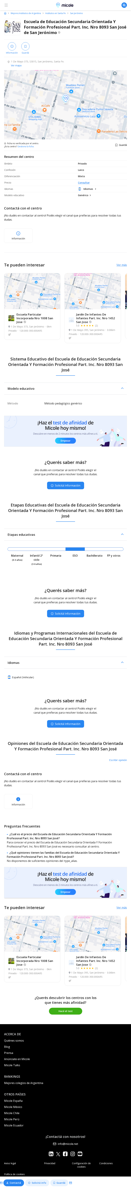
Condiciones (106, 1163)
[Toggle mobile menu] (6, 5)
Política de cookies (14, 1174)
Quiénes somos (14, 1040)
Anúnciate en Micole (17, 1059)
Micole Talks (12, 1065)
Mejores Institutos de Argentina (26, 13)
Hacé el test (66, 1011)
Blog (7, 1047)
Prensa (8, 1053)
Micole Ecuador (14, 1125)
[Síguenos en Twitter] (58, 1154)
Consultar (84, 182)
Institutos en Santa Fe (55, 13)
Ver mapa (16, 65)
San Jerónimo (76, 13)
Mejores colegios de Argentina (23, 1083)
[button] (65, 388)
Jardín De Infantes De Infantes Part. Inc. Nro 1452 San (95, 318)
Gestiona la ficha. (26, 146)
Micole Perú (11, 1119)
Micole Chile (11, 1113)
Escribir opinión (118, 760)
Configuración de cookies (81, 1165)
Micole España (13, 1101)
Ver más (122, 265)
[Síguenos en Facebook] (65, 1154)
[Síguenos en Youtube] (80, 1154)
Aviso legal (10, 1163)
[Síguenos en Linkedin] (51, 1154)
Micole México (13, 1107)
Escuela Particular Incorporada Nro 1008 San (34, 318)
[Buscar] (124, 5)
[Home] (5, 13)
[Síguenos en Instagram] (72, 1154)
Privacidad (49, 1163)
